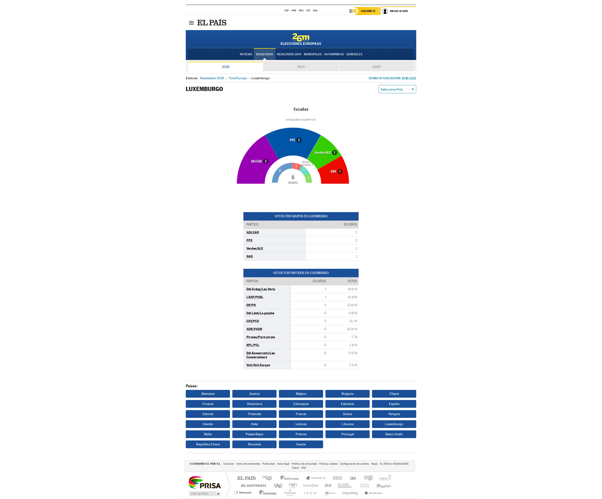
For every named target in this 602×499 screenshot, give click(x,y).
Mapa (374, 463)
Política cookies (328, 463)
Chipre (394, 394)
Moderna (266, 492)
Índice (295, 467)
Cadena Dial (328, 485)
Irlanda (208, 424)
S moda (329, 492)
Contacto (228, 463)
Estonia (208, 414)
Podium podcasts (289, 492)
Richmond (243, 492)
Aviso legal (283, 463)
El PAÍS (246, 478)
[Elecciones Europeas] (301, 39)
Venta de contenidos (248, 463)
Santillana (291, 478)
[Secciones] (191, 22)
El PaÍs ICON (310, 492)
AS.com (351, 478)
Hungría (394, 414)
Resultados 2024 (289, 54)
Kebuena (379, 485)
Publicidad (268, 463)
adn (366, 478)
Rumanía (254, 444)
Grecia (347, 414)
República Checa (208, 444)
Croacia (207, 404)
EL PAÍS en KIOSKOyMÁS (394, 463)
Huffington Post (252, 485)
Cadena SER (336, 478)
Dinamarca (254, 404)
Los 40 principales (269, 478)
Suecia (301, 444)
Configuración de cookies (354, 463)
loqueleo (350, 492)
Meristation (373, 492)
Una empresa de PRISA (205, 482)
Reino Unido (394, 434)
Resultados (264, 54)
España (394, 404)
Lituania (347, 424)
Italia (254, 424)
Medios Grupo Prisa (204, 493)
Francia (301, 414)
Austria (255, 394)
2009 (376, 67)
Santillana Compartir (316, 478)
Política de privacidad (304, 463)
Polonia (301, 434)
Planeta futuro (362, 485)
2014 (301, 67)
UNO (279, 485)
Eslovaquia (301, 404)
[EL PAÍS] (212, 22)
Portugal (347, 434)
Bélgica (301, 394)
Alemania (207, 394)
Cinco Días (310, 485)
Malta (208, 434)
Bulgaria (347, 394)
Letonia (301, 424)
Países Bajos (254, 434)
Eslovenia (347, 404)
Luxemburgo (394, 424)
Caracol (384, 478)
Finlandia (254, 414)
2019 (225, 67)
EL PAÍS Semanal (345, 485)
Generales (354, 54)
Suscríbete (368, 11)
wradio (292, 485)
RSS (303, 467)
